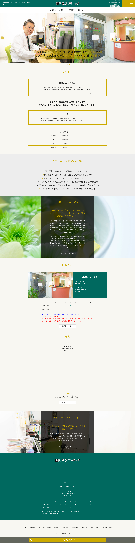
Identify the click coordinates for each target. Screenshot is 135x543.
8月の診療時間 (64, 135)
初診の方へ (81, 10)
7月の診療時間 (64, 139)
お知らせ (32, 527)
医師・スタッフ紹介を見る (67, 253)
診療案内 (71, 10)
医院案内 (53, 10)
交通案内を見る (67, 402)
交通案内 (62, 10)
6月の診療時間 (64, 143)
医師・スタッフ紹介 (45, 527)
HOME (25, 527)
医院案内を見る (67, 326)
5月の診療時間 (64, 147)
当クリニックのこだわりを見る (67, 447)
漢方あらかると (107, 527)
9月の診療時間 (64, 132)
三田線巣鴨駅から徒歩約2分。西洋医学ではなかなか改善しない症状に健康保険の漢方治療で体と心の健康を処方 (67, 54)
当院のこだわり (95, 527)
